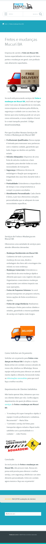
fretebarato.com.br (14, 534)
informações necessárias (17, 378)
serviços (8, 404)
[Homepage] (23, 6)
